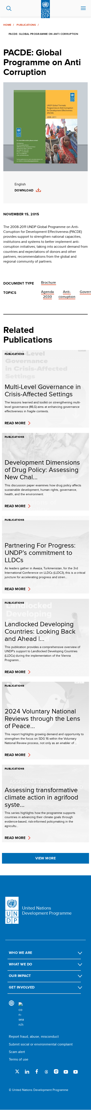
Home (7, 24)
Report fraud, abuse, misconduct (34, 1036)
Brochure (48, 282)
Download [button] (24, 190)
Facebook (36, 1071)
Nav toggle (83, 8)
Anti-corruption (67, 294)
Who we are (20, 952)
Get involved (22, 987)
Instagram (56, 1071)
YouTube (66, 1071)
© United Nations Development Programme (38, 1090)
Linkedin (27, 1071)
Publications (26, 24)
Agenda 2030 (47, 294)
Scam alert (17, 1051)
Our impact (20, 975)
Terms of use (18, 1059)
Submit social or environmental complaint (41, 1044)
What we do (20, 964)
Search (9, 8)
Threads (46, 1071)
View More (45, 858)
